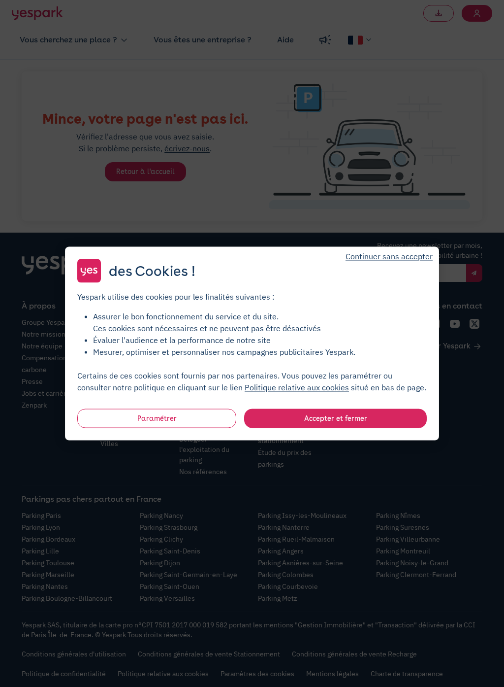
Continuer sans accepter (389, 256)
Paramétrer (157, 418)
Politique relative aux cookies (297, 387)
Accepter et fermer (335, 418)
